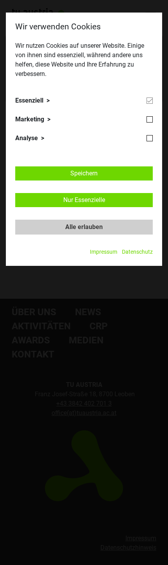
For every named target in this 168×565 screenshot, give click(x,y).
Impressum (103, 252)
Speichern (84, 173)
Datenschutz (137, 252)
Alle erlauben (84, 227)
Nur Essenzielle (84, 200)
